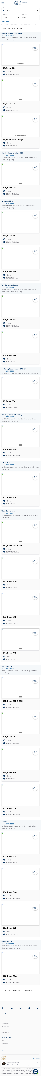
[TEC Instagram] (20, 1008)
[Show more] (3, 3)
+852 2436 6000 (8, 371)
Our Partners (5, 1023)
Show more (6, 22)
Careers (4, 1020)
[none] (20, 10)
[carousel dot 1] (18, 63)
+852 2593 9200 (8, 465)
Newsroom (5, 1044)
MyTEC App (5, 1026)
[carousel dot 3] (21, 63)
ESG (3, 1029)
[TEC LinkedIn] (11, 1008)
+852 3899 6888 (8, 155)
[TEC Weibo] (38, 1008)
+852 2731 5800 (8, 35)
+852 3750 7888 (8, 944)
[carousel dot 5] (22, 135)
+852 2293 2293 (8, 287)
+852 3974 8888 (8, 417)
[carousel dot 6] (23, 135)
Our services (6, 1051)
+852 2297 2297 (8, 513)
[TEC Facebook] (3, 1008)
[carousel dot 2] (19, 63)
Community (5, 1032)
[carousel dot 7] (24, 135)
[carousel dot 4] (22, 63)
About (3, 1017)
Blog (3, 1040)
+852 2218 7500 (8, 668)
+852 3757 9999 (8, 203)
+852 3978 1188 (8, 824)
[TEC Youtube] (29, 1008)
